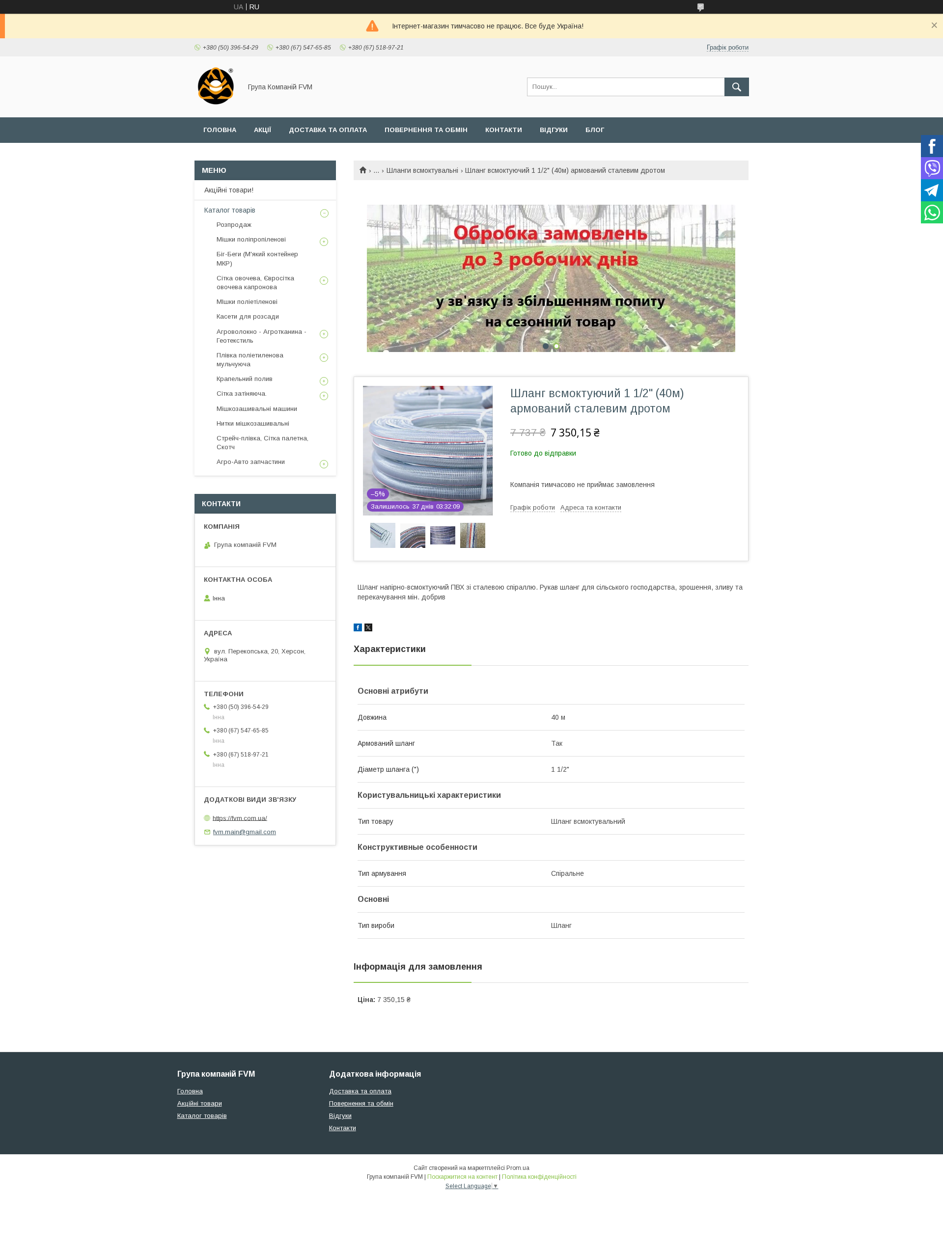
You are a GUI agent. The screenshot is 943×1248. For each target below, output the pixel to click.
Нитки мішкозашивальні (253, 423)
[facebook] (358, 629)
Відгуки (554, 130)
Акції (262, 130)
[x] (368, 629)
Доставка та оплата (328, 130)
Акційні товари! (228, 190)
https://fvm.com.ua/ (240, 817)
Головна (219, 130)
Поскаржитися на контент (462, 1176)
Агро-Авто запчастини (251, 461)
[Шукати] (736, 87)
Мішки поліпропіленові (251, 239)
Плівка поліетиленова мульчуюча (250, 360)
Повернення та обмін (426, 130)
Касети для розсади (248, 316)
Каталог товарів (229, 210)
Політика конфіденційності (539, 1176)
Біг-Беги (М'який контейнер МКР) (257, 258)
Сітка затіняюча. (242, 393)
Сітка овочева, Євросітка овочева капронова (255, 282)
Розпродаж (234, 224)
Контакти (503, 130)
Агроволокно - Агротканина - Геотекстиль (261, 336)
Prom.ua (517, 1168)
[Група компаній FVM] (215, 105)
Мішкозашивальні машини (257, 408)
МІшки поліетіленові (247, 301)
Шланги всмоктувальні (422, 170)
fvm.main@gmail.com (244, 832)
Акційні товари (199, 1103)
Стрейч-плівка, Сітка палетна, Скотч (262, 442)
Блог (594, 130)
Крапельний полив (245, 378)
